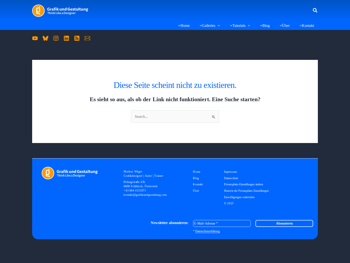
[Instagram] (56, 38)
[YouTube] (35, 38)
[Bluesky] (45, 38)
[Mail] (87, 38)
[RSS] (77, 38)
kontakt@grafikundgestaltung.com (145, 194)
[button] (315, 10)
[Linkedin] (66, 38)
